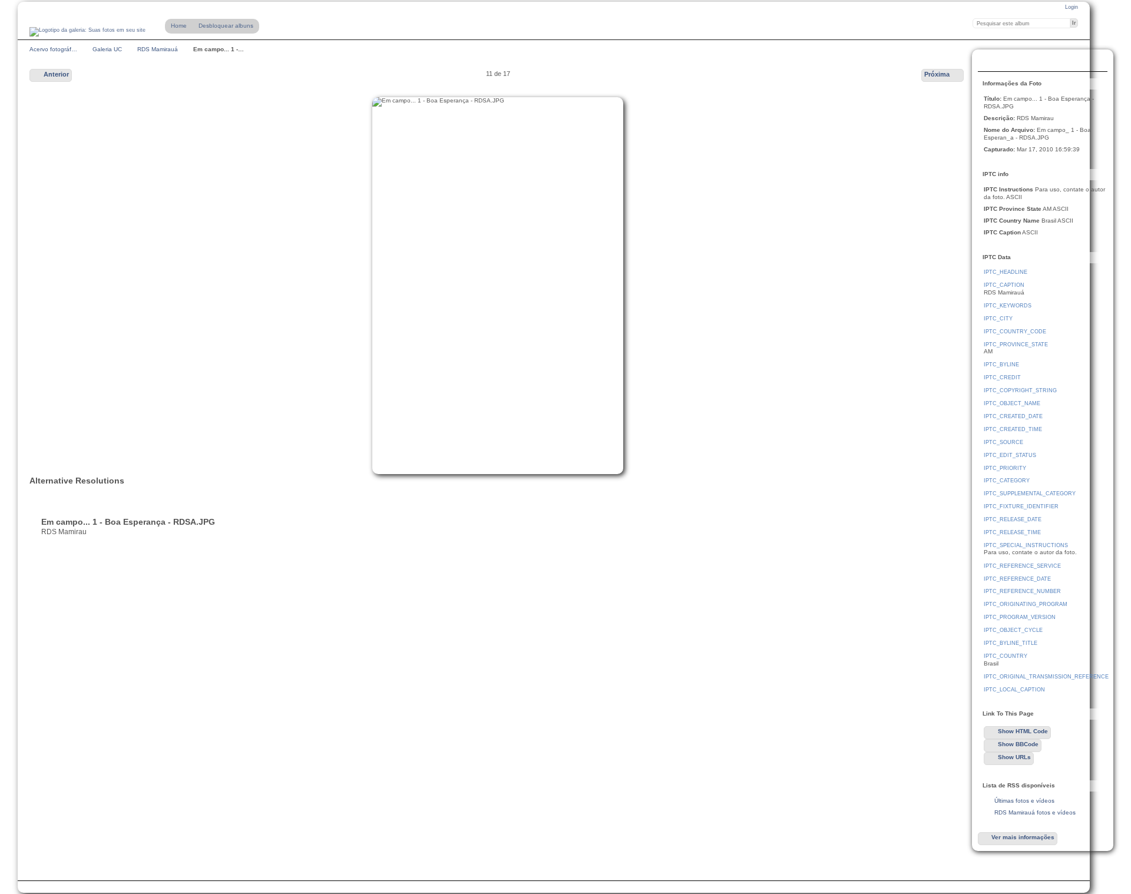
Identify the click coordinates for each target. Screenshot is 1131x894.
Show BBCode (1018, 744)
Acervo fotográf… (53, 49)
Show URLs (1014, 757)
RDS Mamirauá (157, 49)
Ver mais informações (1022, 837)
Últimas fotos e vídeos (1024, 800)
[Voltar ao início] (87, 32)
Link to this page (990, 61)
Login (1071, 7)
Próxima (937, 74)
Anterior (56, 74)
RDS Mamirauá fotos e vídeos (1035, 812)
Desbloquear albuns (226, 25)
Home (179, 25)
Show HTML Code (1023, 731)
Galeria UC (107, 49)
